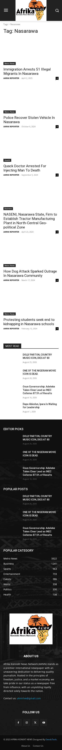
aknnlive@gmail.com (29, 698)
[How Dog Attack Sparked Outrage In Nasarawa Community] (31, 253)
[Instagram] (26, 722)
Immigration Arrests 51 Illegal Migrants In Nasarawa (27, 71)
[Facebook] (18, 722)
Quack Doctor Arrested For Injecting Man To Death (24, 168)
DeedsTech (51, 739)
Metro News (9, 63)
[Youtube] (43, 722)
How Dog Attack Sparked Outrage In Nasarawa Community (30, 273)
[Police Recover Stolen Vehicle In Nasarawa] (31, 99)
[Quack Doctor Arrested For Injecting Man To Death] (31, 148)
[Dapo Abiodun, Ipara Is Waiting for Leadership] (11, 408)
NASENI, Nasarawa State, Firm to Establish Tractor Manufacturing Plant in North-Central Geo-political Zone (30, 220)
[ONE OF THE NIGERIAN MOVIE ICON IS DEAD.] (11, 375)
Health (7, 160)
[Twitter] (35, 722)
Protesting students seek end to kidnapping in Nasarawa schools (29, 322)
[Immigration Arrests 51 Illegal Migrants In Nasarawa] (31, 51)
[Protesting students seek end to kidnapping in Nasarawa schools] (31, 301)
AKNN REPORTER (11, 78)
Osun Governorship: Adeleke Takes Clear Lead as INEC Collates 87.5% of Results (39, 390)
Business (8, 208)
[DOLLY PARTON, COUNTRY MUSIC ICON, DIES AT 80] (11, 359)
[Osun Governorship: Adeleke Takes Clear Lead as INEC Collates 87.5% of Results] (11, 391)
